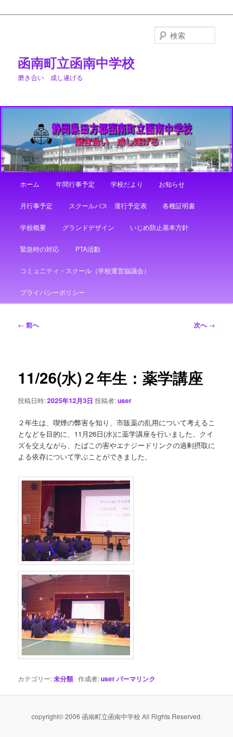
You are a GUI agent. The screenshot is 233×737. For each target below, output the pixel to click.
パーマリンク (136, 678)
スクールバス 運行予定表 (108, 205)
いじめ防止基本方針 (159, 227)
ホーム (30, 183)
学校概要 (33, 227)
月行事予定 (36, 205)
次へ (204, 325)
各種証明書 (179, 205)
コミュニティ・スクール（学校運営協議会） (85, 270)
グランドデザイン (88, 227)
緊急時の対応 (39, 248)
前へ (28, 325)
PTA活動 (87, 248)
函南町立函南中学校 (76, 62)
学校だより (127, 183)
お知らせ (172, 183)
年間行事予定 (75, 183)
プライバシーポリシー (52, 292)
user (125, 400)
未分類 (63, 678)
